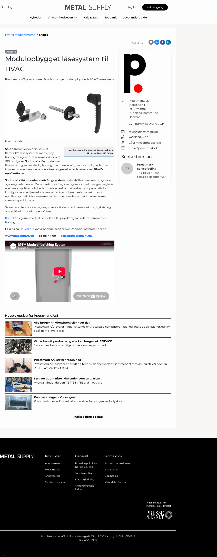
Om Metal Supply (115, 482)
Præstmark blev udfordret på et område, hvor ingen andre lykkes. (78, 399)
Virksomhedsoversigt (62, 17)
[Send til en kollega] (151, 42)
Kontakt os (111, 469)
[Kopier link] (156, 42)
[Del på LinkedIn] (168, 42)
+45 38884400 (138, 137)
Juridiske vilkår (84, 473)
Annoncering (53, 475)
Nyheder (35, 17)
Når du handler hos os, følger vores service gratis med (73, 343)
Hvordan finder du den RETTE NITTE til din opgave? (69, 380)
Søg (9, 7)
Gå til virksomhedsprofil (145, 142)
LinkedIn (25, 229)
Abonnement (53, 463)
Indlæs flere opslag (88, 416)
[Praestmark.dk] (59, 111)
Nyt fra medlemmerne (20, 34)
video (33, 207)
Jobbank (111, 17)
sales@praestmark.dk (143, 131)
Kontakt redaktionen (117, 463)
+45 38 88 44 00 (148, 172)
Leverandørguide (135, 17)
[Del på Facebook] (162, 42)
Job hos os (111, 475)
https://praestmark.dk (143, 148)
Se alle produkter (55, 482)
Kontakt (10, 218)
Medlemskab (52, 469)
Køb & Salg (91, 17)
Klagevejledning (84, 479)
